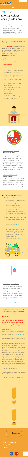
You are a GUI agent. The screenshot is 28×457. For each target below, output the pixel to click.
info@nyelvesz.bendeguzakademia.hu (15, 331)
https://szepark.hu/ (17, 238)
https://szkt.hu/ (16, 224)
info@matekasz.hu (19, 334)
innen (8, 374)
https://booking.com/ (9, 291)
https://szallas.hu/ (8, 290)
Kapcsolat (5, 447)
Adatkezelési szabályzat (9, 442)
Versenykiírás (6, 445)
